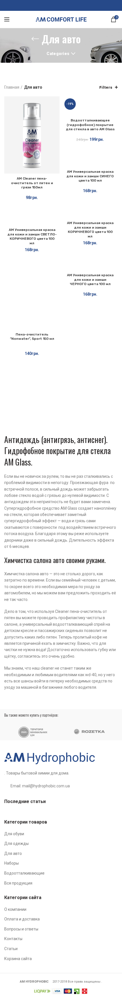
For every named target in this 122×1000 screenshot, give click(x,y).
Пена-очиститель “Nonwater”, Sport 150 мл (32, 336)
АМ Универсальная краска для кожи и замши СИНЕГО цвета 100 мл (90, 176)
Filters (106, 87)
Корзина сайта (18, 958)
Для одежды (16, 843)
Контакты (13, 938)
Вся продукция (18, 883)
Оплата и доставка (22, 919)
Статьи (11, 948)
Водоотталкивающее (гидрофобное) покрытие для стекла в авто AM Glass (90, 124)
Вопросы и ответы (21, 929)
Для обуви (14, 834)
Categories (58, 53)
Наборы (11, 863)
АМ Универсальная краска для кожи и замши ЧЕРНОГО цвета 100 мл (90, 279)
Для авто (13, 853)
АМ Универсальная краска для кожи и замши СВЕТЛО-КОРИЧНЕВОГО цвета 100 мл (32, 236)
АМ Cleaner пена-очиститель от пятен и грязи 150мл (32, 182)
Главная (11, 87)
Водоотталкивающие (24, 873)
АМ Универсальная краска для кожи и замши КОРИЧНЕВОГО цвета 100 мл (90, 229)
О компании (15, 909)
